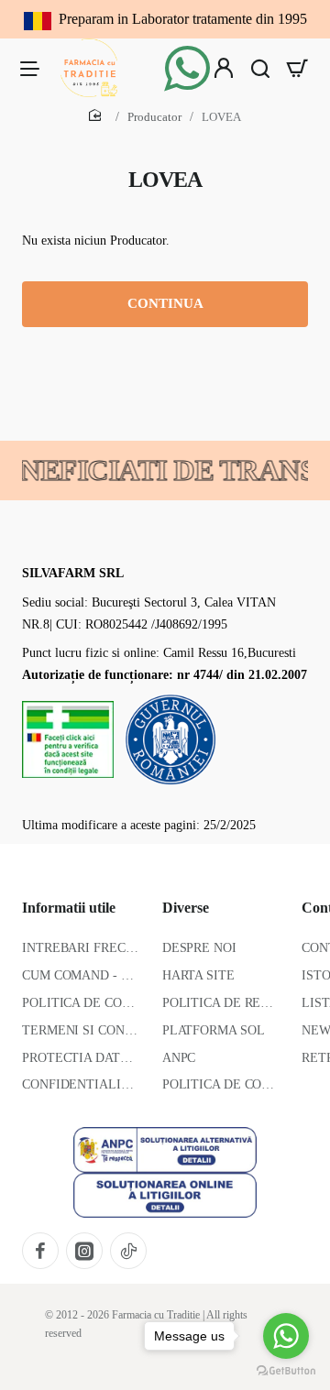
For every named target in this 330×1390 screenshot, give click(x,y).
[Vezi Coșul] (297, 67)
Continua (165, 303)
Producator (154, 117)
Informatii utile (69, 907)
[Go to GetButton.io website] (286, 1371)
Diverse (185, 907)
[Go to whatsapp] (286, 1336)
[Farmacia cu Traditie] (29, 67)
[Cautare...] (260, 67)
